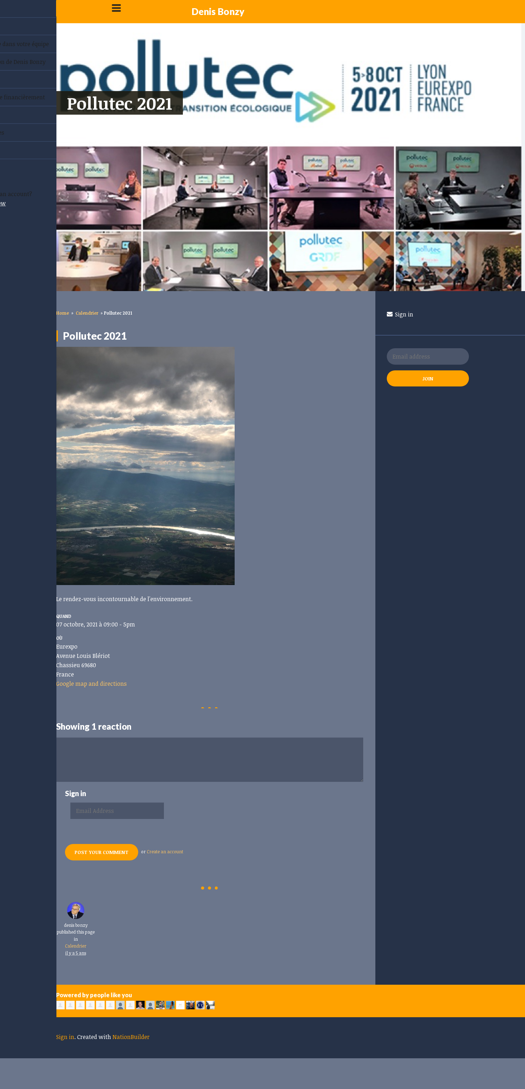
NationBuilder (131, 1037)
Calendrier (87, 313)
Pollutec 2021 (119, 103)
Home (62, 313)
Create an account (165, 851)
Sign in (403, 314)
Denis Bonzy (217, 11)
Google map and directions (91, 684)
